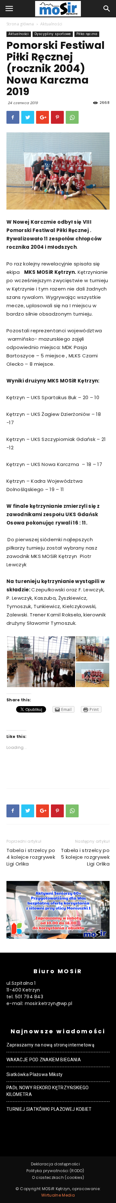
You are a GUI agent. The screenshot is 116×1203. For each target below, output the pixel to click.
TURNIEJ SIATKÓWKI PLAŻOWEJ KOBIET (49, 1109)
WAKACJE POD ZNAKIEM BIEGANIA (43, 1059)
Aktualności (51, 24)
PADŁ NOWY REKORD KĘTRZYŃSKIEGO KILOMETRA (47, 1091)
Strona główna (20, 24)
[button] (107, 8)
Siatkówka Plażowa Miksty (34, 1074)
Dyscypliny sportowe (52, 33)
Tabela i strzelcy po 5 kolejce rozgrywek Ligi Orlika (85, 857)
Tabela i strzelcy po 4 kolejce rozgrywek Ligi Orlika (30, 857)
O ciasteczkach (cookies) (58, 1177)
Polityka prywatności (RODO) (55, 1170)
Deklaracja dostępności (55, 1164)
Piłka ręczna (87, 33)
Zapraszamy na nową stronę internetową (50, 1044)
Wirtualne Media (58, 1195)
